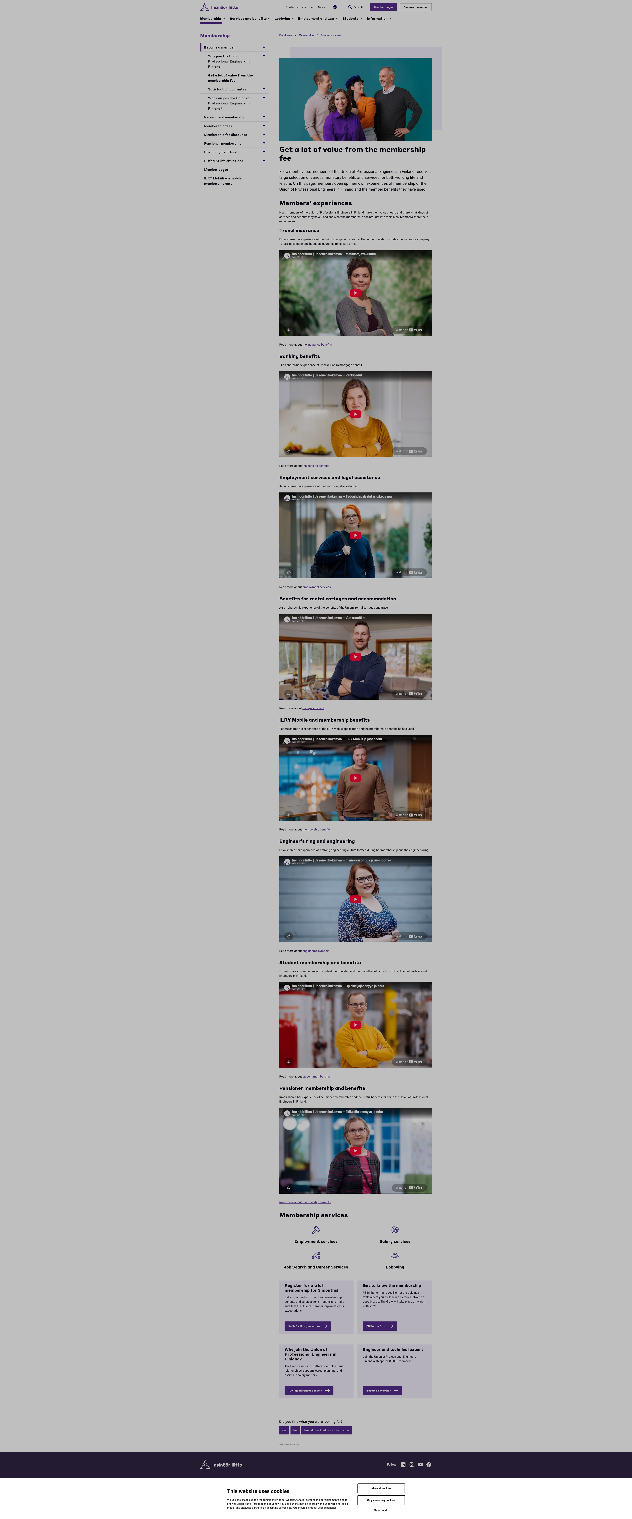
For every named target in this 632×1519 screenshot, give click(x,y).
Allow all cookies (381, 1488)
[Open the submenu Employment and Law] (337, 18)
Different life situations (223, 161)
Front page (286, 34)
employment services (317, 587)
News (321, 7)
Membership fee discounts (225, 134)
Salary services (395, 1241)
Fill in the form (376, 1326)
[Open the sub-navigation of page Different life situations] (264, 160)
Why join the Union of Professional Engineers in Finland (229, 61)
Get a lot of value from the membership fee (230, 78)
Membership (211, 18)
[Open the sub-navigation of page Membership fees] (264, 125)
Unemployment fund (220, 152)
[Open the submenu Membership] (224, 18)
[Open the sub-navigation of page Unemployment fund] (264, 151)
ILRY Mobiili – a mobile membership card (223, 181)
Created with (289, 1444)
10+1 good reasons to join (305, 1390)
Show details (381, 1510)
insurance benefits (319, 344)
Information (377, 18)
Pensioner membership (222, 143)
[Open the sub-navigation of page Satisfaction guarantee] (264, 88)
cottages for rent (313, 708)
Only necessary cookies (381, 1500)
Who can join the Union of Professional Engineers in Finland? (229, 103)
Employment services (316, 1241)
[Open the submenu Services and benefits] (269, 18)
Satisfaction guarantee (227, 89)
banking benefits (318, 466)
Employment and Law (316, 18)
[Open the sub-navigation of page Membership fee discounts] (264, 134)
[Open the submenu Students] (361, 18)
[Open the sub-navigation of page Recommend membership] (264, 116)
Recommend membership (224, 117)
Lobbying (282, 18)
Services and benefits (248, 18)
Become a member (416, 7)
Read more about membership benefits (305, 1202)
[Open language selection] (336, 7)
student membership (316, 1076)
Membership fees (218, 126)
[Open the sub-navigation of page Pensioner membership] (264, 142)
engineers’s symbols (316, 951)
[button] (284, 1430)
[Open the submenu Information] (390, 18)
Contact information (299, 7)
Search (358, 7)
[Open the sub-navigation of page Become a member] (264, 46)
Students (350, 18)
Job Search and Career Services (316, 1266)
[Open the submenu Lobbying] (292, 18)
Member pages (383, 7)
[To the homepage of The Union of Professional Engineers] (219, 7)
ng (401, 1266)
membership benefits (317, 829)
